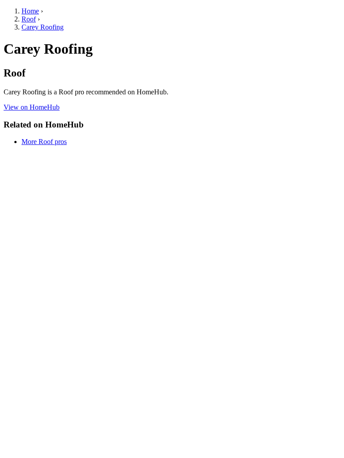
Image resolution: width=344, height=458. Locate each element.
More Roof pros (44, 141)
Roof (29, 19)
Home (30, 11)
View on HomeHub (32, 107)
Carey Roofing (43, 27)
